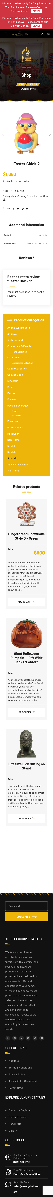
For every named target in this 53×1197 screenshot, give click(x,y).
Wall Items (13, 470)
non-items (13, 439)
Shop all (32, 84)
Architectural (15, 340)
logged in (27, 291)
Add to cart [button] (25, 601)
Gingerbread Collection (22, 363)
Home (21, 84)
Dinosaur (12, 380)
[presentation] (3, 134)
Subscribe (23, 916)
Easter (38, 196)
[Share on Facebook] (12, 208)
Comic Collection (17, 368)
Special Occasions (17, 464)
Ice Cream (16, 415)
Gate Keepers (15, 427)
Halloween (13, 433)
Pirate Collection (19, 352)
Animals (12, 333)
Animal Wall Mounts (18, 327)
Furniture (13, 421)
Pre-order (25, 712)
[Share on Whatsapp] (26, 208)
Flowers (12, 399)
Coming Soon (25, 196)
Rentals (11, 452)
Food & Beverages (18, 405)
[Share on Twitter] (17, 208)
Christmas (13, 357)
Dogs (10, 387)
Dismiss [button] (36, 11)
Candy (15, 411)
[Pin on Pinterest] (21, 208)
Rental (11, 446)
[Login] (42, 34)
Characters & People (19, 346)
